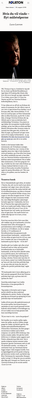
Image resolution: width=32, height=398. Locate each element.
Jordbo (3, 390)
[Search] (2, 3)
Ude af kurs (4, 397)
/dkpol (3, 388)
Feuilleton (4, 392)
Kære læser (10, 7)
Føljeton (3, 386)
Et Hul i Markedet (6, 393)
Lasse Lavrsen (16, 24)
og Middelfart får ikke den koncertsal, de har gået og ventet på (15, 137)
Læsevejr (4, 395)
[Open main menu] (28, 3)
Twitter (19, 386)
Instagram (20, 388)
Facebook (20, 390)
